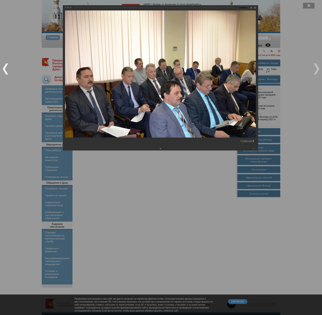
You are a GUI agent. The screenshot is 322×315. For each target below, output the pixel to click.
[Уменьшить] (251, 8)
